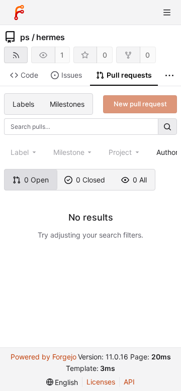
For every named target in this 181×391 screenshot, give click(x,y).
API (129, 381)
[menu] (62, 382)
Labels (23, 104)
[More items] (169, 75)
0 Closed (90, 179)
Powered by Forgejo (43, 356)
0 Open (36, 179)
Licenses (100, 381)
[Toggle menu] (167, 13)
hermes (50, 37)
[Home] (19, 13)
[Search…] (167, 126)
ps (25, 37)
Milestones (67, 104)
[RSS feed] (16, 55)
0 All (140, 179)
